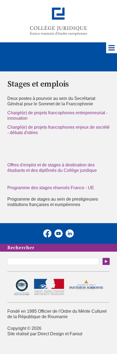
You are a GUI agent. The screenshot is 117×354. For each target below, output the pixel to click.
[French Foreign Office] (49, 287)
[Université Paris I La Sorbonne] (86, 287)
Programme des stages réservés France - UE (50, 187)
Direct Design (51, 333)
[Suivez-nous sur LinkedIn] (70, 233)
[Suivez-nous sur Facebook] (47, 233)
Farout (76, 333)
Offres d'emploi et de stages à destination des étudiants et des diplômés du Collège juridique (52, 168)
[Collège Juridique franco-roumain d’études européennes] (58, 22)
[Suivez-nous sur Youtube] (58, 233)
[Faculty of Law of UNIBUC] (22, 287)
